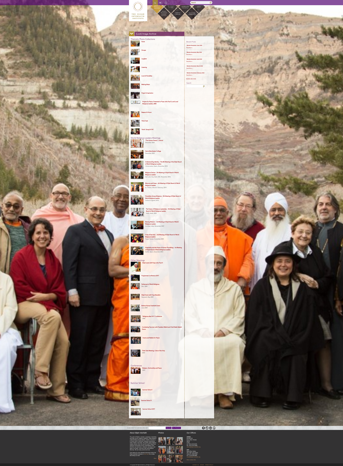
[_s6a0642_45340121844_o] (162, 459)
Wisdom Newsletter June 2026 (194, 45)
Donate (165, 2)
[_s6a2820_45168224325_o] (162, 450)
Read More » (189, 47)
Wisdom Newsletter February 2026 (195, 73)
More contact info (191, 459)
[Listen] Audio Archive (160, 2)
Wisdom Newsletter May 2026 (194, 52)
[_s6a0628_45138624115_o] (179, 450)
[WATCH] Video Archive (149, 2)
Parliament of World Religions (150, 284)
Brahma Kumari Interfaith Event (150, 305)
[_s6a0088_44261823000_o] (170, 459)
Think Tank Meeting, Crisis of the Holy (153, 350)
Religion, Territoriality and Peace (152, 368)
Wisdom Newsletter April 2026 (194, 59)
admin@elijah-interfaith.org (193, 447)
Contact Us (195, 464)
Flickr (210, 428)
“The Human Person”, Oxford (154, 140)
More (155, 458)
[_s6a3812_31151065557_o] (170, 441)
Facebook (203, 428)
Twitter (207, 428)
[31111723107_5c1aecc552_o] (162, 441)
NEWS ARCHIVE (191, 79)
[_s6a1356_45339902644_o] (170, 450)
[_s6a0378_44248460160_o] (179, 459)
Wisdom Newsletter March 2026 (195, 66)
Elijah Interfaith (138, 10)
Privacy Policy (209, 464)
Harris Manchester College (153, 151)
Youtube (214, 428)
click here (146, 454)
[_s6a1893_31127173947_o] (179, 441)
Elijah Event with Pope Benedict (150, 295)
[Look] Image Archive (155, 2)
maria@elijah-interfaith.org (193, 457)
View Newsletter (176, 428)
